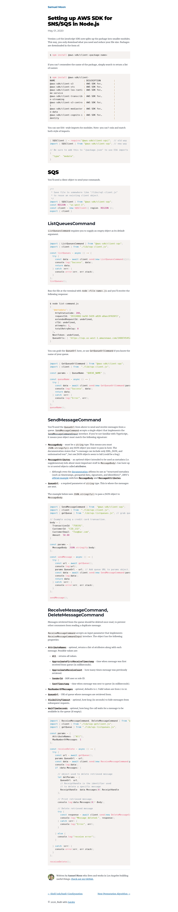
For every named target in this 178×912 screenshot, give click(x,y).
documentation (80, 471)
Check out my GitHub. (82, 879)
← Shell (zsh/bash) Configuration (65, 893)
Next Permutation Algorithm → (114, 893)
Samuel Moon (57, 7)
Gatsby (71, 902)
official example (60, 478)
